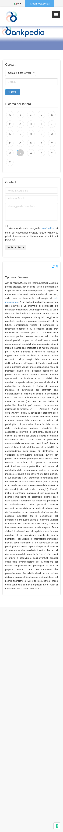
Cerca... (13, 92)
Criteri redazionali (40, 3)
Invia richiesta (15, 247)
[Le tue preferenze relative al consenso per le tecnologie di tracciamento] (57, 826)
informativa (48, 228)
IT (18, 3)
